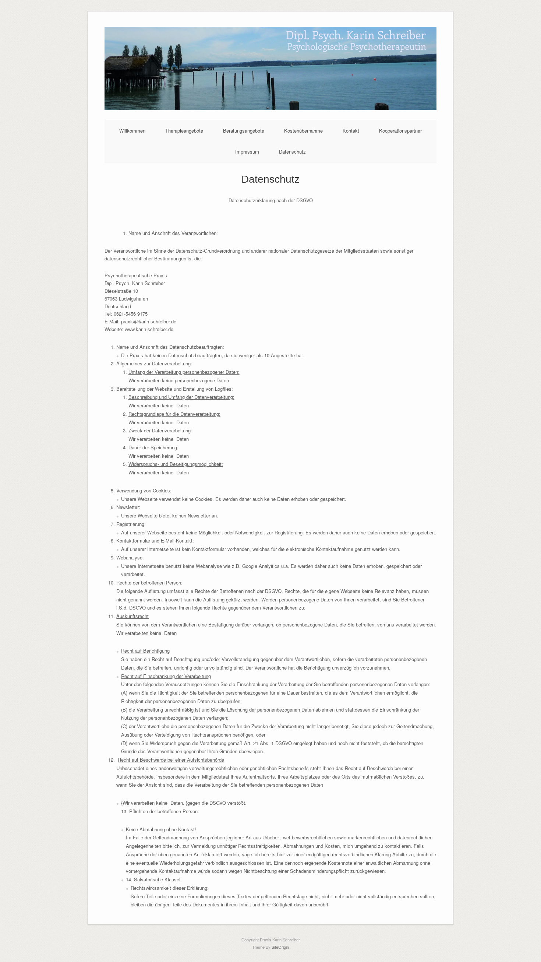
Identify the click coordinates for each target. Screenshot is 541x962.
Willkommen (132, 130)
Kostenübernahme (303, 130)
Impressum (247, 151)
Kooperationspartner (400, 130)
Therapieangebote (184, 130)
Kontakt (351, 130)
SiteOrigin (280, 947)
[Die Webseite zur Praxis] (271, 108)
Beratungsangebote (243, 130)
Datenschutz (292, 151)
